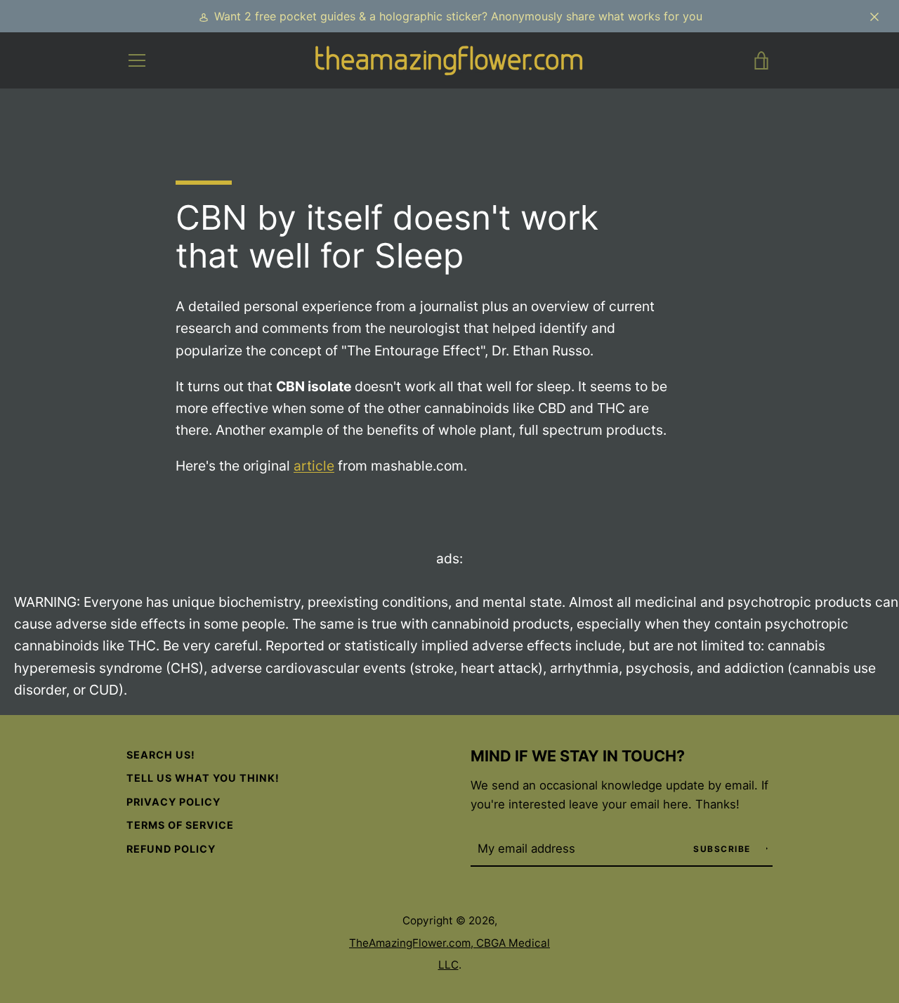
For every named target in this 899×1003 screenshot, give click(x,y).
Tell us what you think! (203, 778)
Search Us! (160, 755)
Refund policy (171, 849)
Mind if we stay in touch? (578, 756)
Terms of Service (180, 825)
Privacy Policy (173, 802)
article (314, 465)
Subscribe (723, 849)
